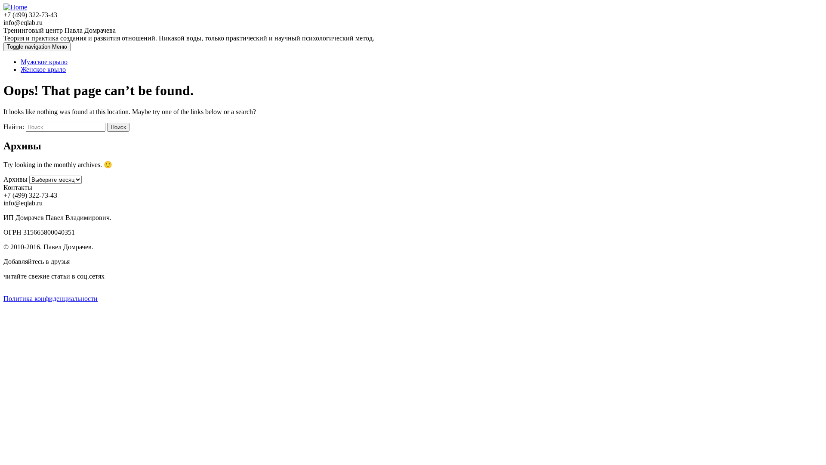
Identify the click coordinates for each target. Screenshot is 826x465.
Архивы (15, 179)
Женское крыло (43, 69)
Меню (37, 46)
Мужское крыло (44, 61)
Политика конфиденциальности (50, 298)
